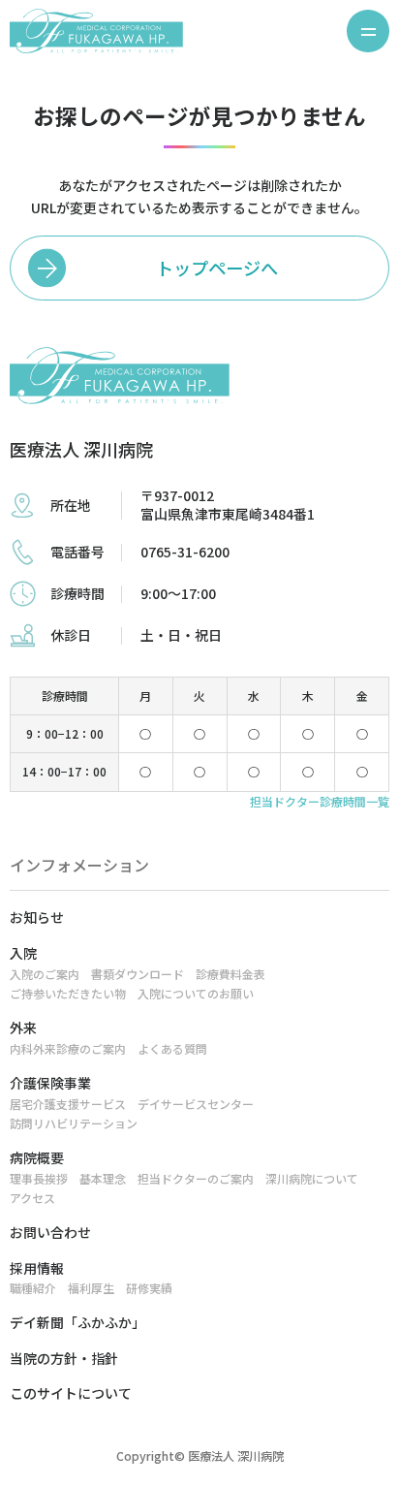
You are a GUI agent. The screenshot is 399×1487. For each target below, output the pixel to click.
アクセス (32, 1197)
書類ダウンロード (137, 973)
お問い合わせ (50, 1232)
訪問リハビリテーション (74, 1123)
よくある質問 (172, 1048)
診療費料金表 (230, 973)
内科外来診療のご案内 (68, 1048)
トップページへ (217, 267)
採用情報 (37, 1268)
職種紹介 (33, 1288)
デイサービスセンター (196, 1103)
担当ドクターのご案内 (196, 1178)
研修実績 (149, 1288)
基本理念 (102, 1178)
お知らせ (37, 917)
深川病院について (311, 1178)
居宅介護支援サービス (68, 1103)
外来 (23, 1027)
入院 (23, 953)
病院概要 (37, 1157)
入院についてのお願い (196, 993)
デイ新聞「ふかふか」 (77, 1322)
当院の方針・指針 (64, 1358)
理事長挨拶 (39, 1178)
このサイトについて (71, 1393)
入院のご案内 (44, 973)
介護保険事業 (50, 1082)
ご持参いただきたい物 (68, 993)
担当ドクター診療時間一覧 (319, 801)
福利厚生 (91, 1288)
